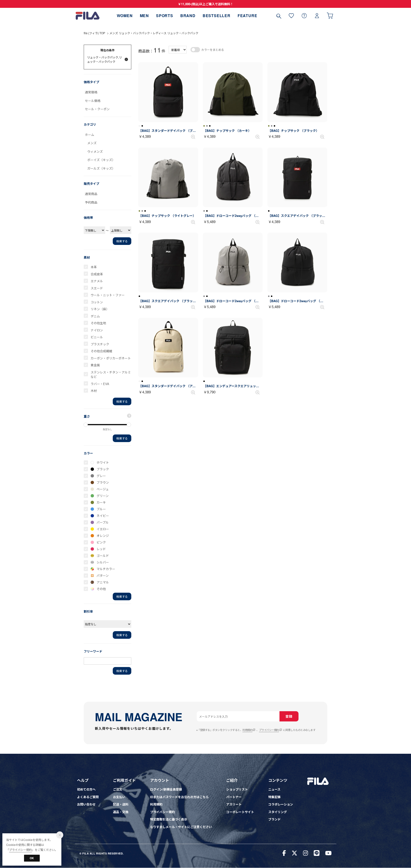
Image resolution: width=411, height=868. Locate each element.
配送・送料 (120, 804)
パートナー (234, 797)
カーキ (101, 502)
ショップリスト (237, 789)
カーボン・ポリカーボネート (111, 358)
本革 (94, 267)
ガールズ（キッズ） (101, 168)
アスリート (234, 804)
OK (32, 858)
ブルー (101, 509)
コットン (97, 302)
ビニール (97, 337)
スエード (97, 288)
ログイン (317, 15)
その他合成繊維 (101, 351)
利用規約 (247, 730)
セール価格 (92, 100)
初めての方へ (86, 789)
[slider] (85, 425)
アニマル (103, 582)
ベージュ (103, 489)
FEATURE (247, 15)
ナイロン (97, 330)
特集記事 (274, 797)
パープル (103, 522)
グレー (101, 475)
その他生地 (98, 323)
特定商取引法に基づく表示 (168, 819)
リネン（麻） (100, 309)
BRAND (188, 15)
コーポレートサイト (240, 812)
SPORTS (164, 15)
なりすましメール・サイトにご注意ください (181, 827)
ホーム (89, 134)
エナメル (97, 281)
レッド (101, 549)
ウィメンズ (95, 151)
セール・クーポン (97, 109)
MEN (144, 15)
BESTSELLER (216, 15)
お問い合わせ (86, 804)
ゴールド (103, 555)
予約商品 (91, 202)
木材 (94, 390)
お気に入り (291, 15)
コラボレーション (280, 804)
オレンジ (103, 535)
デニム (95, 316)
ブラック (103, 469)
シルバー (103, 562)
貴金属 (95, 365)
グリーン (103, 495)
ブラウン (103, 482)
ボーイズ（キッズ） (101, 159)
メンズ (92, 143)
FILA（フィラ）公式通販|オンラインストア (87, 15)
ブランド (274, 819)
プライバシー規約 (269, 730)
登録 (288, 716)
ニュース (274, 789)
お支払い (119, 797)
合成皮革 (97, 274)
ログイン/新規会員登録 (166, 789)
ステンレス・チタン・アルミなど (111, 374)
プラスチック (100, 344)
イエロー (103, 529)
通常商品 (91, 193)
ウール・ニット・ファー (108, 295)
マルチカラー (106, 569)
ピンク (101, 542)
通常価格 (91, 92)
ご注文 (117, 789)
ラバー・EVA (100, 384)
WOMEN (125, 15)
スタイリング (277, 812)
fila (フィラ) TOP (94, 33)
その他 (101, 589)
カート (329, 15)
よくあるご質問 (88, 797)
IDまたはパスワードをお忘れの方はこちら (179, 797)
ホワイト (103, 462)
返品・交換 (120, 812)
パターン (103, 575)
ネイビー (103, 515)
